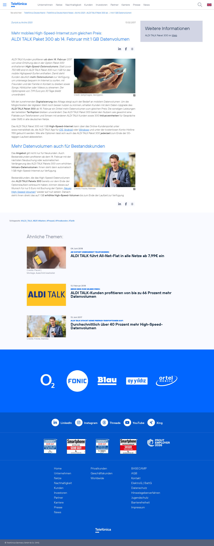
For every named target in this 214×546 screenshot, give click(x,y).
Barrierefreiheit (140, 502)
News (147, 4)
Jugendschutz (139, 497)
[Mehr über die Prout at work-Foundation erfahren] (158, 446)
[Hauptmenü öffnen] (4, 4)
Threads (115, 423)
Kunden (88, 4)
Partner (114, 4)
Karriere (126, 4)
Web (174, 35)
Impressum (138, 507)
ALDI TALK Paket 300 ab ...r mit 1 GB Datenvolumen (109, 12)
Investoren (101, 4)
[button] (119, 49)
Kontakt (136, 478)
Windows (84, 129)
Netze (59, 4)
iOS (61, 129)
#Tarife (72, 221)
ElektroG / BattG (141, 483)
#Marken (42, 221)
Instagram (90, 423)
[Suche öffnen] (200, 4)
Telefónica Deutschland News (60, 12)
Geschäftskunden (101, 473)
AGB (134, 473)
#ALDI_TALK (26, 221)
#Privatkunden (61, 221)
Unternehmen (45, 4)
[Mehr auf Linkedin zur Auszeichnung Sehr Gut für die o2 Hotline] (103, 446)
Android (68, 129)
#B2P (35, 221)
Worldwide (97, 478)
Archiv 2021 (80, 12)
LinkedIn (66, 423)
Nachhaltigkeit (73, 4)
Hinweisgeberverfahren (145, 493)
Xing (160, 423)
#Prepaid (51, 221)
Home (58, 468)
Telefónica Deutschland (34, 12)
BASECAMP (139, 468)
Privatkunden (99, 468)
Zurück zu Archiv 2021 (22, 22)
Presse (136, 4)
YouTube (138, 423)
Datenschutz (139, 488)
